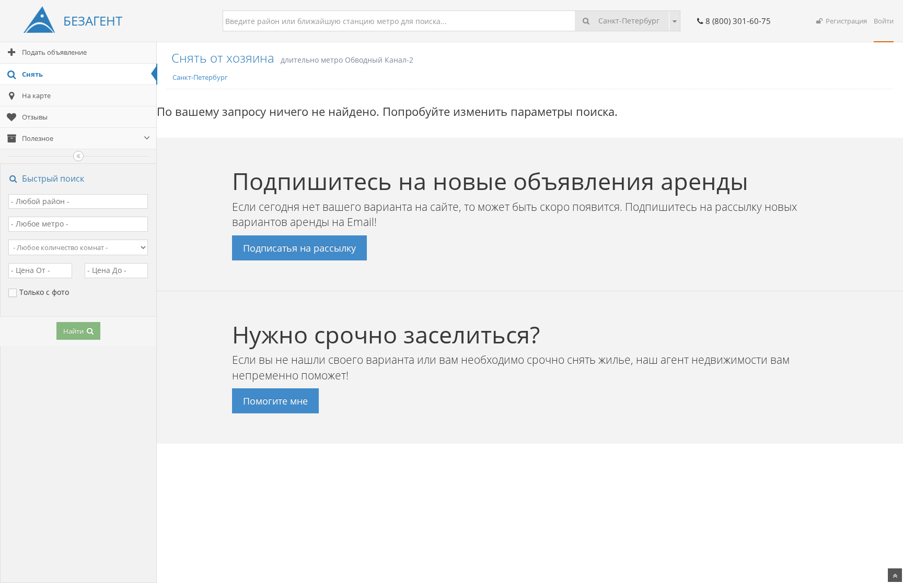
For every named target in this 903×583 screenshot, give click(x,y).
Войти (884, 21)
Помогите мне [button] (275, 401)
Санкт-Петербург (627, 21)
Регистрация (845, 21)
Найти (74, 331)
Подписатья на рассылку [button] (299, 248)
